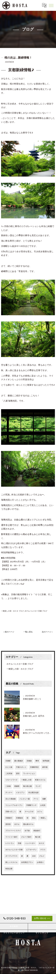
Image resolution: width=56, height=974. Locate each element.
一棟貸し (42, 818)
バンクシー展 (24, 799)
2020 (33, 856)
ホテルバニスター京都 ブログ (36, 611)
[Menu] (51, 5)
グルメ (41, 856)
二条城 (8, 786)
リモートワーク (11, 780)
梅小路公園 (27, 786)
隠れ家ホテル (28, 824)
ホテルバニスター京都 (14, 849)
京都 (19, 843)
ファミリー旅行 (11, 837)
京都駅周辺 (34, 767)
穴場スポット (21, 767)
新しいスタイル (11, 862)
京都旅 (29, 761)
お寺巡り (40, 862)
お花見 (42, 805)
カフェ (39, 811)
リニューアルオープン (14, 805)
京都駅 (8, 761)
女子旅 (27, 830)
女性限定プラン (27, 862)
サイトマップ (42, 933)
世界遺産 (46, 761)
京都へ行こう (10, 811)
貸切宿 (8, 824)
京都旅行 (8, 818)
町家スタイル (40, 780)
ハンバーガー (30, 843)
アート (36, 799)
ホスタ (41, 843)
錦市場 (44, 767)
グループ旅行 (26, 837)
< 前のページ (8, 632)
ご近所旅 (8, 773)
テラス (42, 849)
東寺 (37, 761)
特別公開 (8, 868)
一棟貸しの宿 (26, 780)
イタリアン (20, 792)
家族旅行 (36, 830)
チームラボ (29, 811)
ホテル (16, 824)
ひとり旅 (8, 767)
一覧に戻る (28, 632)
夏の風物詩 (18, 761)
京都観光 (19, 818)
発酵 (44, 799)
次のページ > (47, 632)
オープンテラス (11, 856)
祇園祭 (16, 786)
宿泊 (33, 818)
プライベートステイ (13, 830)
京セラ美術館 (10, 799)
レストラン (9, 843)
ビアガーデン (31, 849)
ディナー (8, 792)
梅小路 (37, 837)
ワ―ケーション (29, 773)
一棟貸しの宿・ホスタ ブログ (12, 611)
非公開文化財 (33, 792)
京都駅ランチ (31, 805)
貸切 (17, 773)
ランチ (38, 786)
